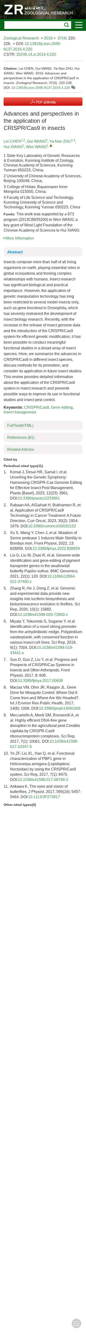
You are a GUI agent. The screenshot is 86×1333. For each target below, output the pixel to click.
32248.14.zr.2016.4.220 (36, 54)
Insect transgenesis (20, 412)
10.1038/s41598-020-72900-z (43, 615)
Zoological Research (21, 38)
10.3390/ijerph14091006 (60, 708)
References (20, 437)
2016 (48, 38)
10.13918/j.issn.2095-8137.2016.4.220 (40, 87)
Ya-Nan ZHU (60, 141)
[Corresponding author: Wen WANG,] (51, 145)
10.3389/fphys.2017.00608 (40, 681)
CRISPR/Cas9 (36, 407)
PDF (45, 102)
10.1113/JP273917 (44, 797)
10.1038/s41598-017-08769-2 (43, 780)
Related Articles (20, 449)
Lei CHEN (12, 141)
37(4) (62, 38)
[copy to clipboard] (73, 87)
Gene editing (62, 407)
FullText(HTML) (20, 426)
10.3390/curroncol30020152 (52, 526)
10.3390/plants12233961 (39, 498)
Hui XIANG (13, 147)
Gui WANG (36, 141)
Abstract (15, 252)
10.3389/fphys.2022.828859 (56, 549)
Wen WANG (36, 147)
